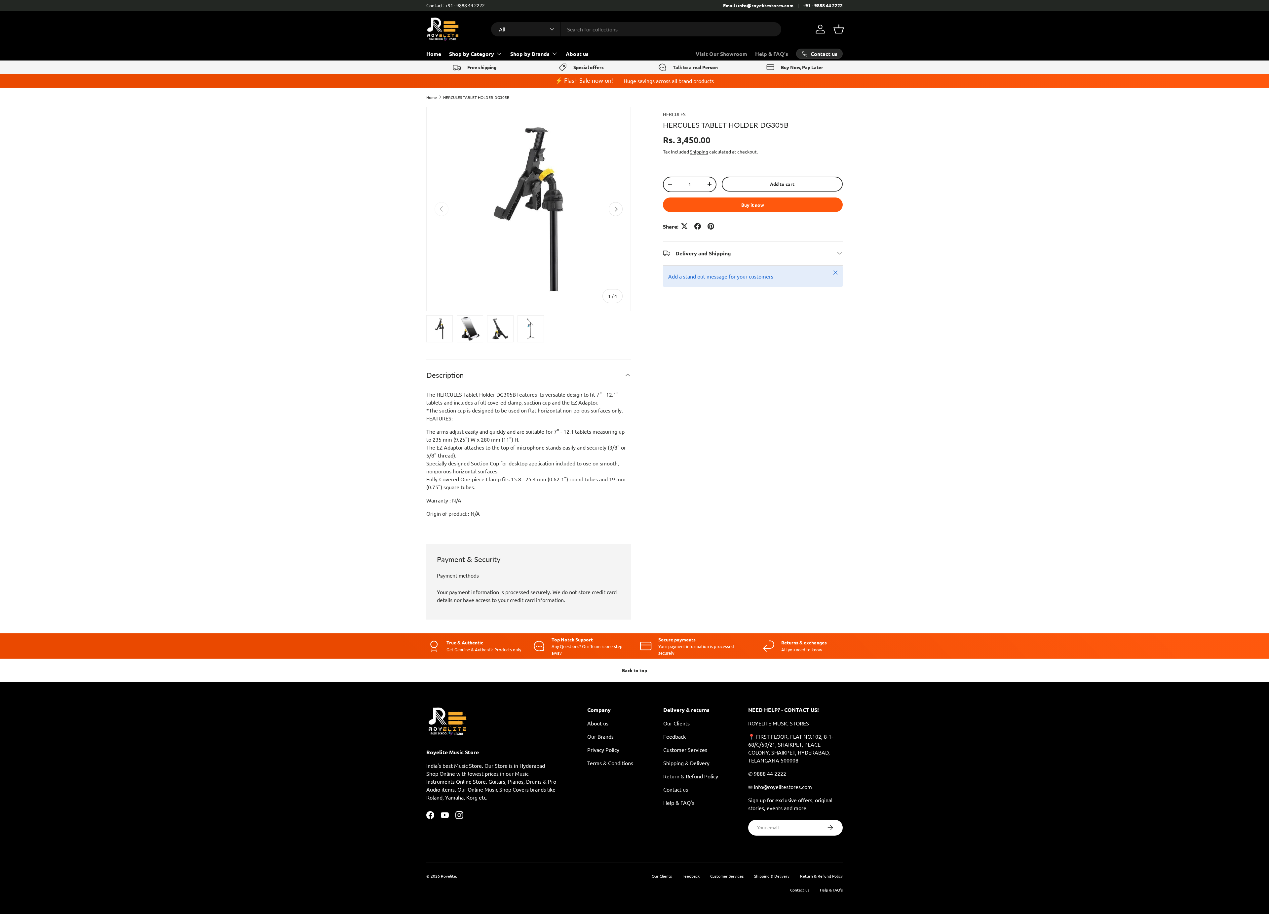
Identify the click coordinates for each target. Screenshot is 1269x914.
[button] (838, 29)
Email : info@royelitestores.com (758, 5)
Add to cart (782, 184)
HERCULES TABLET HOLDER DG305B (476, 97)
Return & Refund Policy (690, 776)
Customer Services (685, 749)
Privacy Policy (603, 749)
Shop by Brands (530, 53)
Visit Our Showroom (721, 53)
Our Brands (600, 736)
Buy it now (752, 204)
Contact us (675, 789)
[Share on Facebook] (697, 226)
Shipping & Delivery (686, 763)
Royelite (448, 876)
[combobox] (636, 29)
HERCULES (674, 114)
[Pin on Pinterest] (710, 226)
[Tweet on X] (684, 226)
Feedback (674, 736)
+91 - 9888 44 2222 (823, 5)
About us (577, 53)
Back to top (634, 670)
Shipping (699, 151)
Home (433, 53)
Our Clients (676, 723)
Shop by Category (471, 53)
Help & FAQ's (771, 53)
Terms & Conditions (610, 763)
